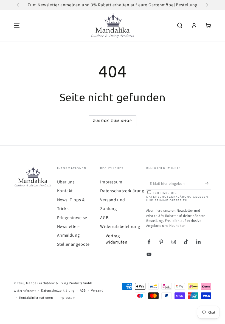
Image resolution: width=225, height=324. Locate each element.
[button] (180, 25)
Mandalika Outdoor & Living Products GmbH (59, 283)
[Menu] (17, 25)
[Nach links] (18, 5)
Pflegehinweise (72, 217)
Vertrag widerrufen (116, 239)
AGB (104, 217)
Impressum (111, 182)
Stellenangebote (73, 244)
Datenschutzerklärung (122, 191)
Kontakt (65, 191)
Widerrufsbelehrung (120, 226)
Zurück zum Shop (112, 120)
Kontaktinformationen (36, 297)
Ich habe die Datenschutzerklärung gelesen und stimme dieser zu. (177, 196)
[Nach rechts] (206, 5)
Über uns (66, 182)
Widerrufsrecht (25, 291)
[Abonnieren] (208, 183)
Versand (97, 290)
